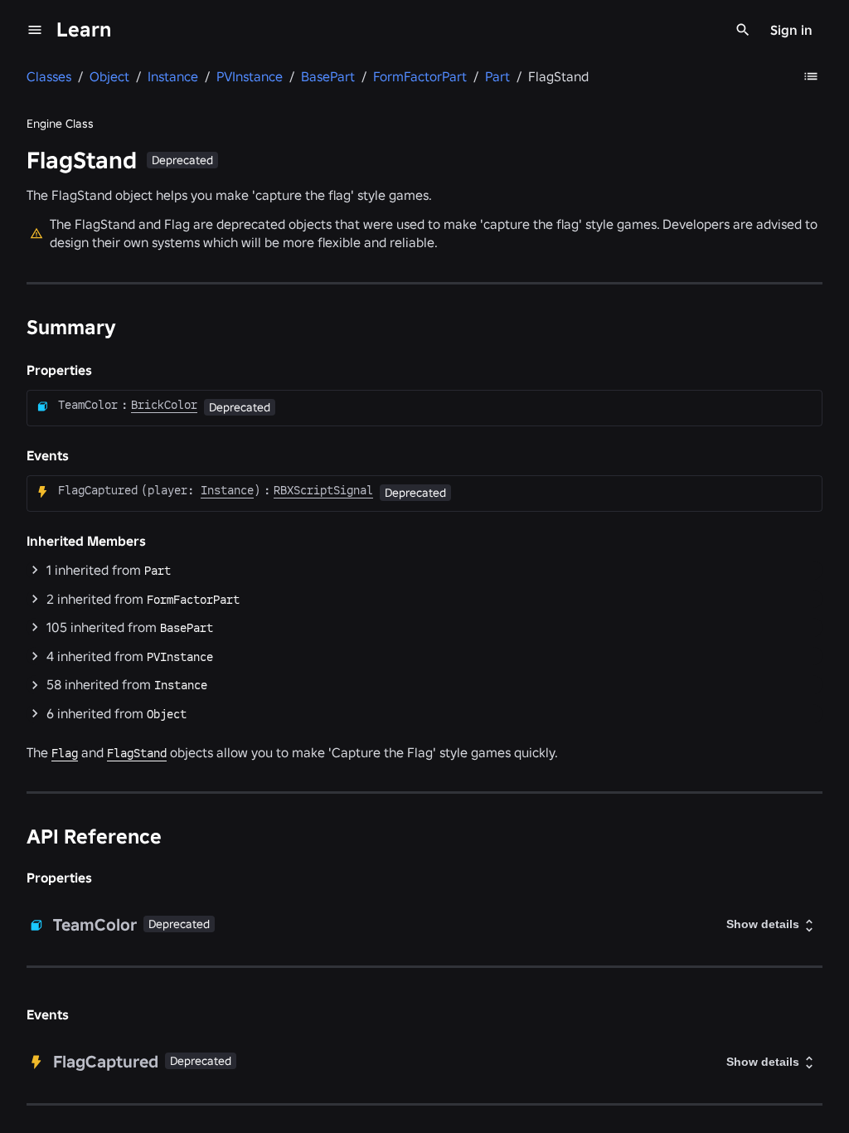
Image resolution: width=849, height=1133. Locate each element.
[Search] (743, 30)
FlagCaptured (98, 490)
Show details (762, 924)
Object (167, 714)
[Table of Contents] (810, 76)
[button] (424, 570)
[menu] (35, 30)
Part (157, 570)
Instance (180, 685)
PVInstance (180, 656)
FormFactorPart (193, 599)
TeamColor (88, 404)
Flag (64, 753)
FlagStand (137, 753)
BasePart (186, 627)
